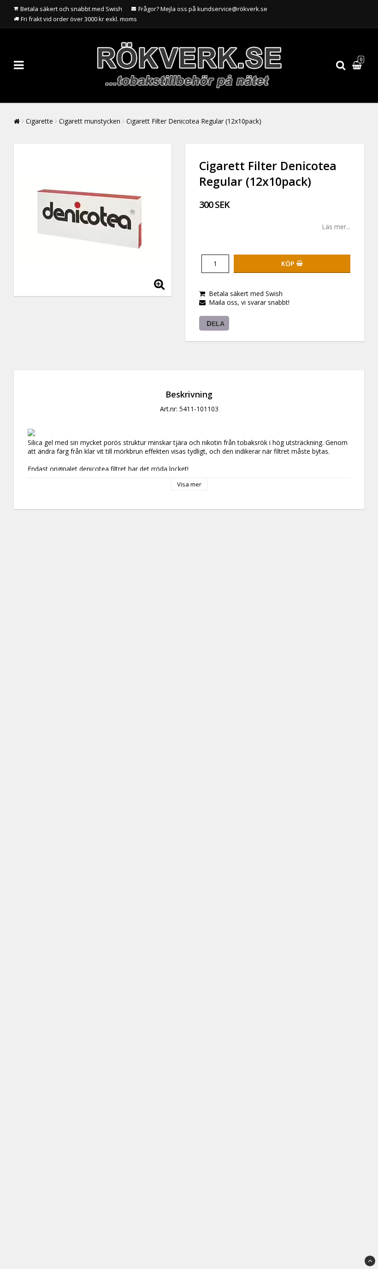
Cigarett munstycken (89, 121)
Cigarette (39, 121)
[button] (358, 65)
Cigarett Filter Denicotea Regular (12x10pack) (193, 121)
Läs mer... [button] (336, 226)
